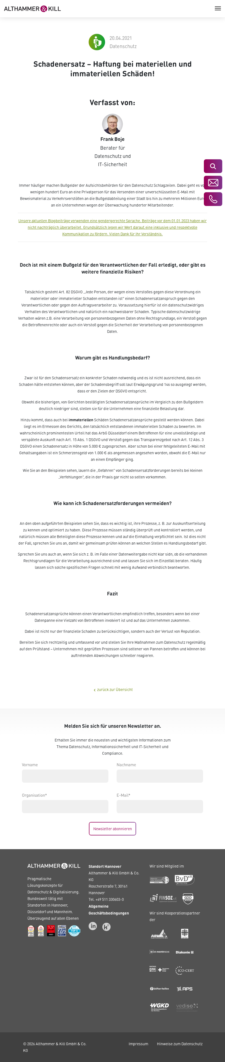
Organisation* (34, 795)
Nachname (126, 764)
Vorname (30, 764)
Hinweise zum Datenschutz (180, 1043)
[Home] (32, 8)
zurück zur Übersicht (112, 690)
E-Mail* (123, 795)
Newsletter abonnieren (112, 828)
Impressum (138, 1043)
